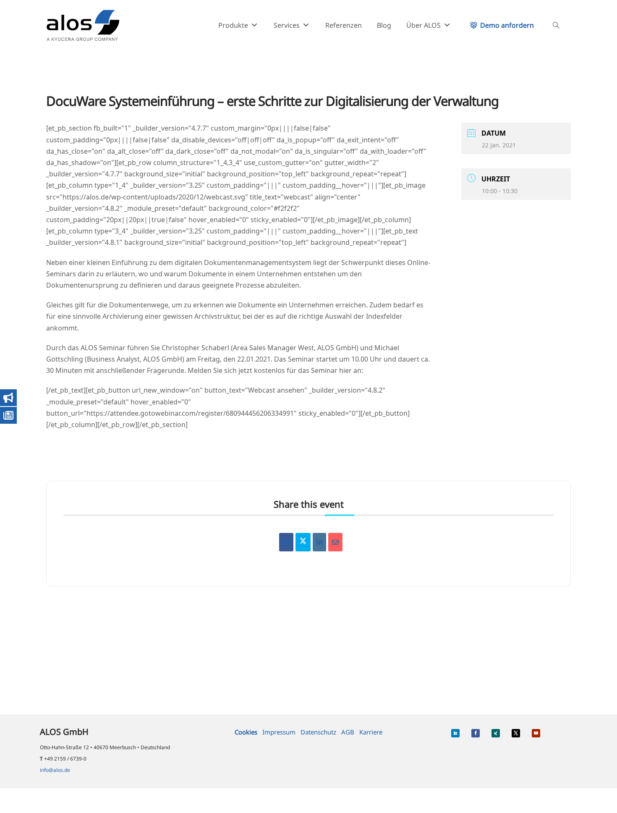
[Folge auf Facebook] (475, 733)
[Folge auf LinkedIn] (455, 733)
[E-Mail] (335, 542)
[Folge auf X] (516, 733)
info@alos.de (55, 770)
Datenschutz (318, 732)
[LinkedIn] (319, 542)
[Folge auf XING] (496, 733)
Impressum (278, 732)
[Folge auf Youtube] (536, 733)
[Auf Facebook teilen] (286, 542)
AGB (347, 732)
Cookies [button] (246, 732)
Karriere (370, 732)
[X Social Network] (303, 542)
